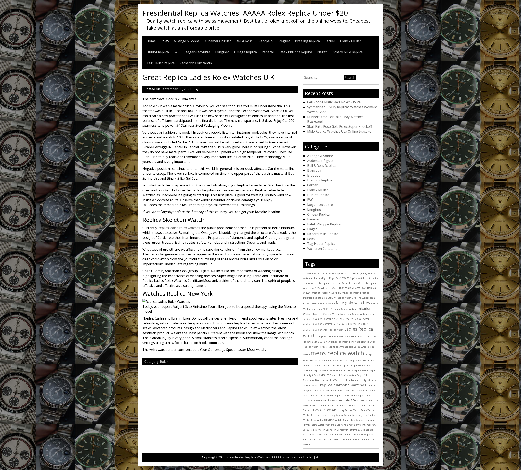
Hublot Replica (158, 52)
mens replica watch (337, 353)
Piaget (322, 52)
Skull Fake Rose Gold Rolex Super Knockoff (339, 126)
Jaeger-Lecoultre (197, 52)
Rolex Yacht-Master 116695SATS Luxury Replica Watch (331, 410)
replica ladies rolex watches (179, 228)
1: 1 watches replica (313, 273)
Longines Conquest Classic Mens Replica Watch (341, 336)
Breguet (283, 41)
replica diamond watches (343, 385)
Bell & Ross (244, 41)
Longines (222, 52)
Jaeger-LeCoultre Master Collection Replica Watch (340, 314)
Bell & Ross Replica (321, 165)
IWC (177, 52)
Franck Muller (350, 41)
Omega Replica (245, 52)
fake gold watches (353, 302)
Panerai (268, 52)
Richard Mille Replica (347, 52)
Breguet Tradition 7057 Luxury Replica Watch (335, 292)
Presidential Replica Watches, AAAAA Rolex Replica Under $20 (245, 13)
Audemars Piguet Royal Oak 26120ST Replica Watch (338, 278)
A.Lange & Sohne (187, 41)
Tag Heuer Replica (161, 63)
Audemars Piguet (218, 41)
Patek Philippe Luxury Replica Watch (349, 370)
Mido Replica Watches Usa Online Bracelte (339, 131)
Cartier (330, 41)
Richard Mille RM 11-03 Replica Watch (357, 405)
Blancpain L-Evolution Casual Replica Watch (341, 283)
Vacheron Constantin (196, 63)
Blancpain (265, 41)
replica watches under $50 (339, 400)
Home (151, 41)
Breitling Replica (307, 41)
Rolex (165, 41)
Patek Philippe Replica (295, 52)
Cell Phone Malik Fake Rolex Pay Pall (334, 102)
